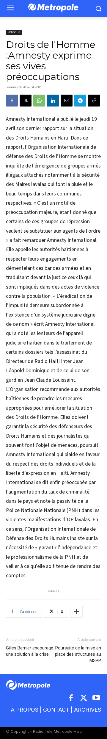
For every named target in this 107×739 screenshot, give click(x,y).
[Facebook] (12, 101)
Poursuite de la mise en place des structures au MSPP (78, 654)
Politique (14, 32)
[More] (76, 612)
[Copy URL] (94, 101)
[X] (26, 101)
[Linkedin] (53, 101)
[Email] (67, 101)
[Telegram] (80, 101)
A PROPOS (24, 710)
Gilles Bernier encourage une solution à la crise (29, 651)
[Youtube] (96, 698)
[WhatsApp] (39, 101)
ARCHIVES (87, 710)
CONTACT (56, 710)
